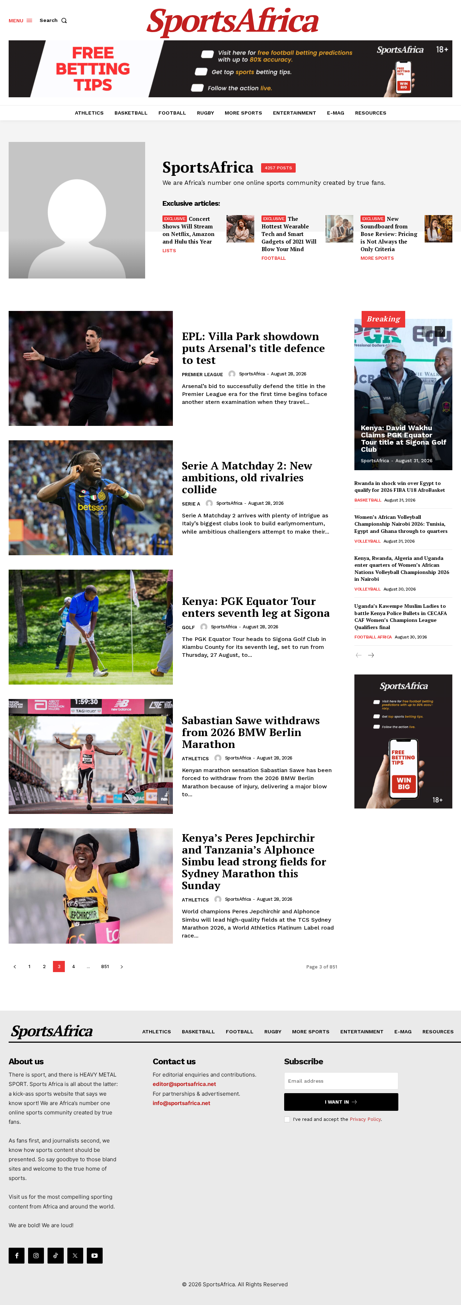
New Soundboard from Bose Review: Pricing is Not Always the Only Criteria (389, 234)
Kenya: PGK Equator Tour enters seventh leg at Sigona (256, 607)
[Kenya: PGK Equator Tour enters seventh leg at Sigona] (91, 627)
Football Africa (373, 637)
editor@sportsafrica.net (184, 1084)
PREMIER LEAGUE (202, 374)
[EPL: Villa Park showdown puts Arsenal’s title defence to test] (91, 368)
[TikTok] (55, 1256)
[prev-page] (15, 966)
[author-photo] (233, 374)
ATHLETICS (195, 758)
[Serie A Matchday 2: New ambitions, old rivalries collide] (91, 497)
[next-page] (121, 966)
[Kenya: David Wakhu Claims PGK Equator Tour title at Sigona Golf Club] (403, 394)
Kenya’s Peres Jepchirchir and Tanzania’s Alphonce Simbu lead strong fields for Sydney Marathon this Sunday (254, 861)
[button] (55, 20)
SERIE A (191, 504)
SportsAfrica (252, 374)
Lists (169, 250)
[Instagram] (36, 1256)
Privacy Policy (365, 1119)
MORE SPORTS (377, 258)
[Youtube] (95, 1256)
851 (105, 966)
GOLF (188, 627)
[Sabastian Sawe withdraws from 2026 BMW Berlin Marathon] (91, 756)
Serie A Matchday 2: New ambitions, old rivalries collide (247, 477)
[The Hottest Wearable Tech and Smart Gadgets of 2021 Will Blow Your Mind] (339, 229)
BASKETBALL (367, 500)
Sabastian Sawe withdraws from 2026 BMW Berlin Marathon (251, 732)
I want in (337, 1102)
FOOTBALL (273, 258)
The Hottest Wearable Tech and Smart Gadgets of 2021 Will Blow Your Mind (289, 234)
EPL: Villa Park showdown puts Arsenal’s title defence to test (253, 348)
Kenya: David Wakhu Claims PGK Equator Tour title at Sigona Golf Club (404, 438)
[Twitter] (75, 1256)
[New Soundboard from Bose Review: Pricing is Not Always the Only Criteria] (438, 229)
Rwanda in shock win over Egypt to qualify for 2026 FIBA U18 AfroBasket (399, 487)
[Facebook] (16, 1256)
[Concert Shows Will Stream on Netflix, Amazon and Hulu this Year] (240, 229)
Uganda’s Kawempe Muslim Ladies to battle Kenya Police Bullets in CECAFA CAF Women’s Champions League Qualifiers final (400, 616)
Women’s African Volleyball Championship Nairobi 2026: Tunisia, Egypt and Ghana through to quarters (401, 523)
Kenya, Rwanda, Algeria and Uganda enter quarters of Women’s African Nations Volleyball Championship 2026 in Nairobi (401, 568)
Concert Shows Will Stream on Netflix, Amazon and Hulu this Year (188, 230)
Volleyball (367, 541)
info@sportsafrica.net (181, 1103)
